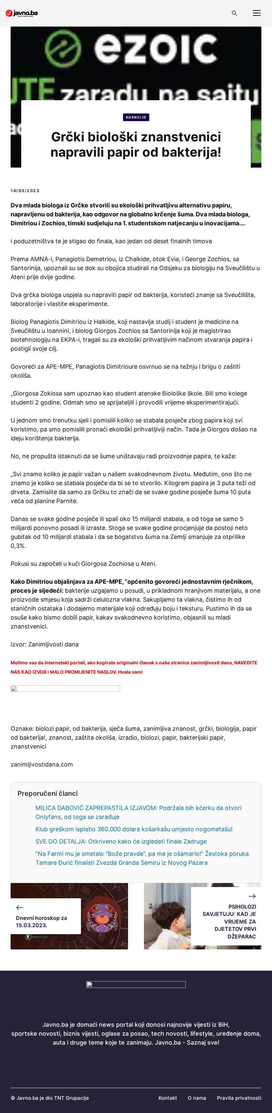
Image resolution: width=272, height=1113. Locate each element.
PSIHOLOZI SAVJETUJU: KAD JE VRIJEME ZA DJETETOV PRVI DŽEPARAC (229, 921)
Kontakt (168, 1098)
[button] (234, 13)
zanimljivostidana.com (42, 764)
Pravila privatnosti (239, 1098)
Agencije (136, 117)
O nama (197, 1098)
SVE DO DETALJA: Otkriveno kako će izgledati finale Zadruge (121, 841)
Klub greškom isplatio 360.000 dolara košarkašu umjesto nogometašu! (134, 829)
